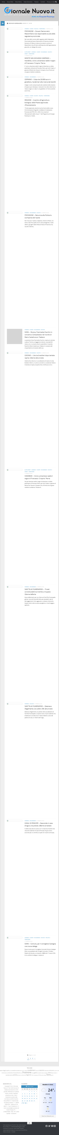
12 (22, 1096)
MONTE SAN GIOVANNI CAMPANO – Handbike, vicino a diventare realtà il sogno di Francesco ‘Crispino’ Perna (40, 60)
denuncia (6, 1072)
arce (10, 1070)
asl (20, 1070)
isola (43, 1072)
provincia (24, 1075)
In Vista (50, 52)
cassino (41, 1070)
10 (34, 1093)
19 (22, 1098)
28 (27, 1101)
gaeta (35, 1073)
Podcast (36, 2)
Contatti (43, 2)
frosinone (27, 1072)
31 (34, 1101)
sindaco (44, 1075)
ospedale (7, 1075)
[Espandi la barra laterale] (3, 23)
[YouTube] (52, 1126)
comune (51, 1070)
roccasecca (36, 1075)
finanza (15, 1073)
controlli (55, 1070)
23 (31, 1098)
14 (27, 1096)
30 (31, 1101)
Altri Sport (28, 52)
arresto (18, 1070)
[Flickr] (55, 1126)
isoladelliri (46, 1072)
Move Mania (18, 2)
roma (39, 1075)
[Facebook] (46, 1126)
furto (32, 1072)
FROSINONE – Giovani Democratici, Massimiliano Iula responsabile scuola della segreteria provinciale (40, 33)
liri (56, 1072)
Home (3, 2)
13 (24, 1096)
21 (27, 1098)
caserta (37, 1070)
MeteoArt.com (50, 1116)
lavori (53, 1072)
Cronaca (27, 28)
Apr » (26, 1103)
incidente (39, 1072)
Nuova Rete (10, 2)
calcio (26, 1070)
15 (29, 1096)
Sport (26, 53)
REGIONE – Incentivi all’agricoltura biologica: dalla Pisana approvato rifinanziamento (37, 102)
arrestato (13, 1070)
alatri (1, 1070)
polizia (15, 1075)
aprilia (7, 1070)
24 (34, 1098)
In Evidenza (44, 52)
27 (24, 1101)
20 (24, 1098)
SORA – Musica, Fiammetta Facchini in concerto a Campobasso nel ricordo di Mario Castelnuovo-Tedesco (38, 334)
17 (34, 1096)
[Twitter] (49, 1126)
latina (50, 1073)
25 (36, 1098)
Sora (48, 1074)
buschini (23, 1070)
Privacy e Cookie (51, 2)
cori (58, 1070)
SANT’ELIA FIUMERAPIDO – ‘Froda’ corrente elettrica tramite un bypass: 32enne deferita (38, 591)
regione (28, 1075)
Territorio (42, 28)
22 (29, 1098)
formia (21, 1072)
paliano (11, 1075)
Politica (36, 28)
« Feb (22, 1103)
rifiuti (32, 1075)
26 (22, 1101)
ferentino (11, 1073)
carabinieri (31, 1070)
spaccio (52, 1075)
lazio (55, 1072)
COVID (3, 1072)
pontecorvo (20, 1075)
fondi (18, 1073)
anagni (4, 1070)
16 (31, 1096)
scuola (42, 1075)
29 (29, 1101)
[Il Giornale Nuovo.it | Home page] (29, 12)
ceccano (46, 1070)
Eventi (31, 28)
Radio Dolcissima (28, 2)
